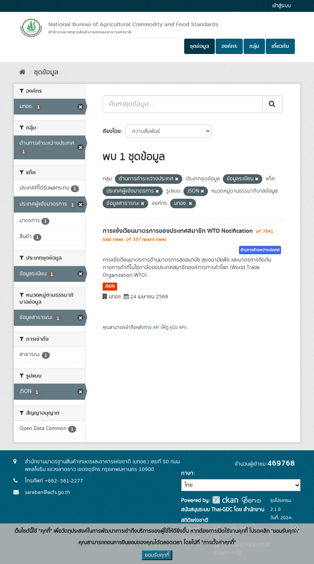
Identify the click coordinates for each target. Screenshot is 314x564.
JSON (109, 286)
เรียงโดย (112, 131)
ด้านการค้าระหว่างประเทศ (260, 250)
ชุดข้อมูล (199, 46)
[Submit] (272, 104)
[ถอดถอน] (176, 179)
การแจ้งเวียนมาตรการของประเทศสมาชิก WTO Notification (178, 231)
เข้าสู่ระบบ (281, 6)
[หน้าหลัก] (22, 72)
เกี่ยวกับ (280, 46)
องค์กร (229, 46)
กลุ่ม (254, 46)
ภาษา (187, 473)
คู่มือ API (177, 327)
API (156, 327)
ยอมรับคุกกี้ (157, 555)
